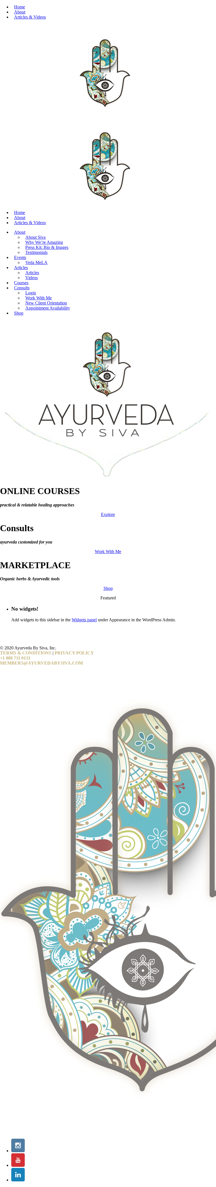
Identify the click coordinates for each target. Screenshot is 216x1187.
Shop (18, 313)
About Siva (35, 237)
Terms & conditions (25, 653)
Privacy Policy (74, 653)
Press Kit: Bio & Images (46, 247)
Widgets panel (84, 619)
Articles (21, 267)
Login (30, 292)
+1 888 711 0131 (15, 658)
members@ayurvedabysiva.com (41, 663)
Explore (108, 514)
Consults (22, 287)
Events (20, 257)
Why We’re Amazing (44, 242)
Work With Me (38, 297)
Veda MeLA (36, 262)
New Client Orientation (46, 303)
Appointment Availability (47, 308)
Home (19, 6)
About (19, 12)
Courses (21, 282)
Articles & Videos (30, 17)
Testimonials (36, 252)
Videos (31, 277)
